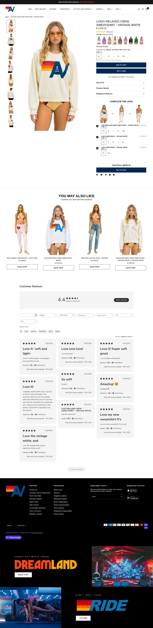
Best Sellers (40, 9)
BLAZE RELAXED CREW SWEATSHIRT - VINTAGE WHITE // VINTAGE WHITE (130, 259)
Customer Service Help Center (39, 493)
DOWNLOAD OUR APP (136, 485)
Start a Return (34, 505)
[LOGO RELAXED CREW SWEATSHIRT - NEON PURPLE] (104, 40)
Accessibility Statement (37, 508)
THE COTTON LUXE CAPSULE (76, 2)
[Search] (139, 9)
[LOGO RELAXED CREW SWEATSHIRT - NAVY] (131, 40)
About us (57, 493)
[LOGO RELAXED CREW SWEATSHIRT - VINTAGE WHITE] (115, 40)
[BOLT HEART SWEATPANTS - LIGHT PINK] (22, 229)
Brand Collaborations (61, 502)
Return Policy (34, 502)
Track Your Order (35, 496)
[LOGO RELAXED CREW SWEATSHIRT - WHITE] (99, 40)
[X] (102, 174)
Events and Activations (61, 505)
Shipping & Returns (104, 94)
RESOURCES (59, 485)
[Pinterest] (106, 174)
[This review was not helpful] (50, 369)
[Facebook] (97, 174)
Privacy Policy (59, 514)
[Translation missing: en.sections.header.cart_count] (146, 9)
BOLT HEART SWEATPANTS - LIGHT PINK (22, 258)
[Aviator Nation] (76, 566)
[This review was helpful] (46, 369)
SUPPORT (33, 485)
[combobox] (48, 315)
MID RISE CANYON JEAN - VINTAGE (94, 258)
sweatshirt (42, 331)
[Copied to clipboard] (114, 174)
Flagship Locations (60, 496)
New (30, 9)
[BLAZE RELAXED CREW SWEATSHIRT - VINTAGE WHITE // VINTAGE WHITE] (131, 229)
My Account (58, 490)
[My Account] (143, 9)
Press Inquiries (59, 508)
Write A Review (121, 300)
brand (57, 331)
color (26, 331)
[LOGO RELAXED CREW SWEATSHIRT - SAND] (109, 40)
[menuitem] (29, 9)
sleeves (33, 331)
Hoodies (53, 9)
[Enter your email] (121, 496)
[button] (23, 574)
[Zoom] (86, 24)
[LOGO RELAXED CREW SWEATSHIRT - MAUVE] (125, 40)
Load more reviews (76, 469)
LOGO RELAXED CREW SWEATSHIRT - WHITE (58, 259)
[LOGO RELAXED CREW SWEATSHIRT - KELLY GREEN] (136, 40)
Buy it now (121, 71)
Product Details (102, 88)
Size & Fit (100, 83)
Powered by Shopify (37, 533)
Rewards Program (35, 499)
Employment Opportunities (63, 511)
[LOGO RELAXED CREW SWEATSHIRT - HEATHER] (120, 40)
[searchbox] (27, 315)
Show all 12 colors (102, 46)
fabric (51, 331)
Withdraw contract (35, 514)
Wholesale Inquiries (60, 499)
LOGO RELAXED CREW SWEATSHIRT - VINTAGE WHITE (123, 125)
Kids (117, 9)
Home (7, 17)
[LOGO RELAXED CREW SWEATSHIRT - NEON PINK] (141, 40)
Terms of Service (35, 511)
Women (99, 9)
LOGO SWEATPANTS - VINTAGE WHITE (123, 136)
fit (21, 331)
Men (109, 9)
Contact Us (33, 490)
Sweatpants (65, 9)
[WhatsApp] (110, 174)
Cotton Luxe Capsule (82, 9)
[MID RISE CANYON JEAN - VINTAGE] (95, 229)
